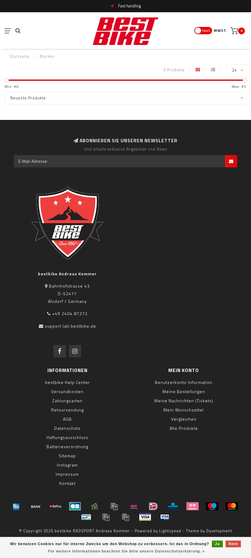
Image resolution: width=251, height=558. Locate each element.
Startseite (19, 56)
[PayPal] (106, 517)
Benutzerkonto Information (183, 382)
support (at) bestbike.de (70, 326)
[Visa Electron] (164, 517)
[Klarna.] (192, 506)
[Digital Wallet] (114, 506)
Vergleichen (184, 419)
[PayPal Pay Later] (125, 517)
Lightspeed (170, 531)
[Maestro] (212, 506)
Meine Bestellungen (184, 391)
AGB (67, 419)
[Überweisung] (35, 506)
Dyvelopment (219, 531)
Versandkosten (67, 391)
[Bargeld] (94, 506)
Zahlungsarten (67, 400)
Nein (233, 544)
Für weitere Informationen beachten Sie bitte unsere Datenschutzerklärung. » (126, 551)
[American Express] (16, 506)
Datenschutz (67, 428)
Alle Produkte (184, 428)
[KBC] (173, 506)
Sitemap (67, 455)
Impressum (67, 474)
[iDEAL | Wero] (153, 506)
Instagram (67, 465)
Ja (217, 544)
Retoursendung (67, 410)
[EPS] (133, 506)
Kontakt (67, 483)
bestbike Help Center (67, 382)
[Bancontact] (86, 517)
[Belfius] (55, 506)
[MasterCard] (231, 506)
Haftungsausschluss (67, 437)
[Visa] (145, 517)
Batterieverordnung (67, 446)
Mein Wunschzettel (183, 410)
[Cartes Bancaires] (75, 506)
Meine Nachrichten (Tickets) (183, 400)
